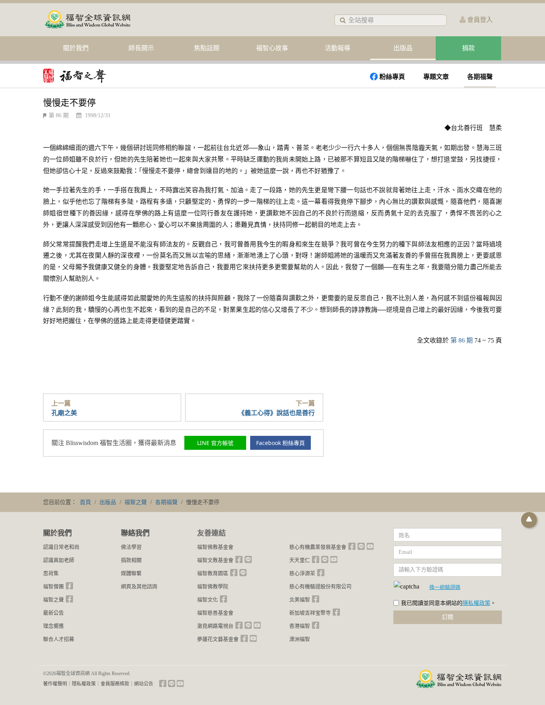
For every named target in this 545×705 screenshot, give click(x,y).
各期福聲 (480, 76)
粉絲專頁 (392, 76)
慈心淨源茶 (302, 573)
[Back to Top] (529, 520)
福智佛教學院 (212, 586)
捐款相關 (131, 560)
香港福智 (299, 626)
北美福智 (299, 600)
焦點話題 (206, 48)
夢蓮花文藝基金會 (218, 639)
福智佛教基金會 (215, 547)
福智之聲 (53, 600)
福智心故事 (272, 48)
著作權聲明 (55, 684)
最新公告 (53, 613)
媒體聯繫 (131, 573)
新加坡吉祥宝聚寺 (310, 613)
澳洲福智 (299, 639)
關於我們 (76, 48)
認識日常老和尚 (61, 547)
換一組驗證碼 (444, 587)
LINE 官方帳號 (215, 443)
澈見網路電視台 (215, 626)
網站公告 (143, 684)
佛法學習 (131, 547)
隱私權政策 (476, 603)
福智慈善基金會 (215, 613)
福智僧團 (53, 586)
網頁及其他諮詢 (139, 586)
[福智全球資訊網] (87, 19)
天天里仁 (299, 560)
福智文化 (207, 600)
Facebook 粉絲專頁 (280, 443)
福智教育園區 (212, 573)
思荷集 (51, 573)
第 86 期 (59, 115)
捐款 (468, 48)
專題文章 (436, 76)
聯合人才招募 (58, 639)
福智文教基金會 (215, 560)
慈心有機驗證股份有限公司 (320, 586)
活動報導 (337, 48)
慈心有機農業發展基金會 (317, 547)
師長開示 (141, 48)
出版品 (403, 48)
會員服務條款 (115, 684)
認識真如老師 (58, 560)
